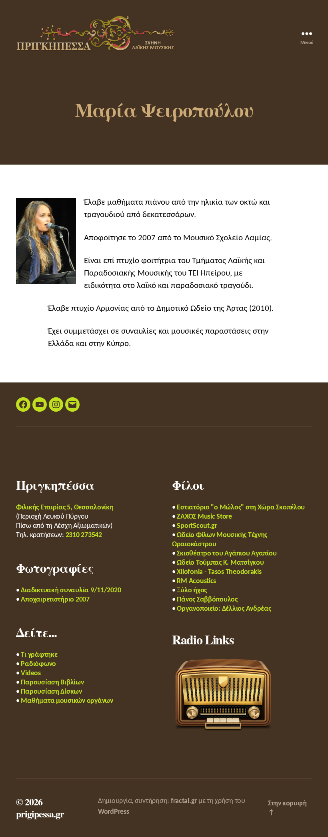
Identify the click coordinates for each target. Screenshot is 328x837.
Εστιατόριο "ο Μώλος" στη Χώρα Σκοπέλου (241, 507)
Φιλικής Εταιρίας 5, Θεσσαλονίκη (65, 507)
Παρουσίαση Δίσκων (51, 692)
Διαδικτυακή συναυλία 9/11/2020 (71, 590)
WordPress (113, 812)
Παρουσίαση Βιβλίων (52, 682)
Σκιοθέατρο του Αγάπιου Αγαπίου (226, 553)
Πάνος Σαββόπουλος (207, 600)
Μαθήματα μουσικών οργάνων (67, 701)
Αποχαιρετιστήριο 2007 (55, 600)
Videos (30, 673)
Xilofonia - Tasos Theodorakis (219, 572)
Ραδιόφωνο (38, 664)
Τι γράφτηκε (39, 655)
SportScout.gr (197, 526)
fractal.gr (184, 801)
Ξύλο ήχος (192, 590)
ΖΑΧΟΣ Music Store (204, 517)
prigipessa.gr (40, 814)
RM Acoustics (196, 581)
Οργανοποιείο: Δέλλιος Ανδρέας (224, 609)
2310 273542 (84, 535)
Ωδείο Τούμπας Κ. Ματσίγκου (220, 563)
